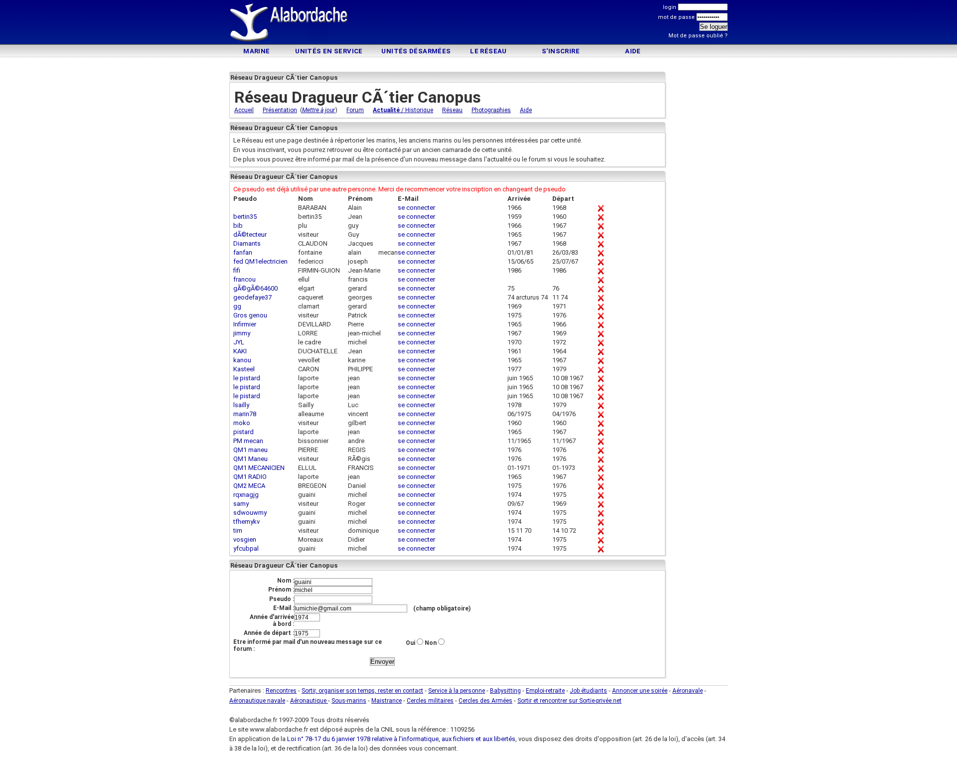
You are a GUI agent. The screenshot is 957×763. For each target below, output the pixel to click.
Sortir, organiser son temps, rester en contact (362, 690)
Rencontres (281, 690)
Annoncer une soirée (639, 690)
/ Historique (403, 110)
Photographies (491, 110)
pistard (243, 432)
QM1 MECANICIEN (259, 467)
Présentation (280, 110)
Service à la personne (456, 690)
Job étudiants (588, 690)
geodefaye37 (252, 297)
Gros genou (250, 315)
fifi (236, 270)
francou (244, 279)
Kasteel (244, 369)
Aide (633, 51)
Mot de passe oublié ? (698, 35)
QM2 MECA (249, 485)
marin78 (244, 414)
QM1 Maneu (250, 458)
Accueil (244, 110)
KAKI (240, 351)
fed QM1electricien (260, 261)
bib (238, 225)
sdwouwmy (250, 512)
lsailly (241, 405)
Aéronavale (687, 690)
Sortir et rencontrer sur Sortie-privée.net (569, 700)
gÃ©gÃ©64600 (255, 288)
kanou (242, 360)
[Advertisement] (478, 23)
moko (241, 423)
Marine (256, 51)
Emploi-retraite (545, 690)
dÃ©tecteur (250, 234)
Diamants (247, 243)
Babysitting (505, 690)
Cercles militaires (430, 700)
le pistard (246, 378)
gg (237, 306)
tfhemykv (246, 521)
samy (241, 503)
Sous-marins (348, 700)
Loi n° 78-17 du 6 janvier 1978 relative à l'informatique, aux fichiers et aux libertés (400, 739)
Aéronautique (309, 700)
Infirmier (244, 324)
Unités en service (329, 51)
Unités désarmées (416, 51)
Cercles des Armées (485, 700)
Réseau (452, 110)
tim (237, 530)
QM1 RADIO (250, 476)
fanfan (242, 252)
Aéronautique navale (257, 700)
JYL (238, 342)
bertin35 (245, 216)
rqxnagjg (246, 494)
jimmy (241, 333)
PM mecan (248, 441)
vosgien (244, 539)
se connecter (416, 207)
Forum (355, 110)
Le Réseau (488, 51)
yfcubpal (246, 548)
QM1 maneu (250, 450)
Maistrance (386, 700)
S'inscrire (561, 51)
